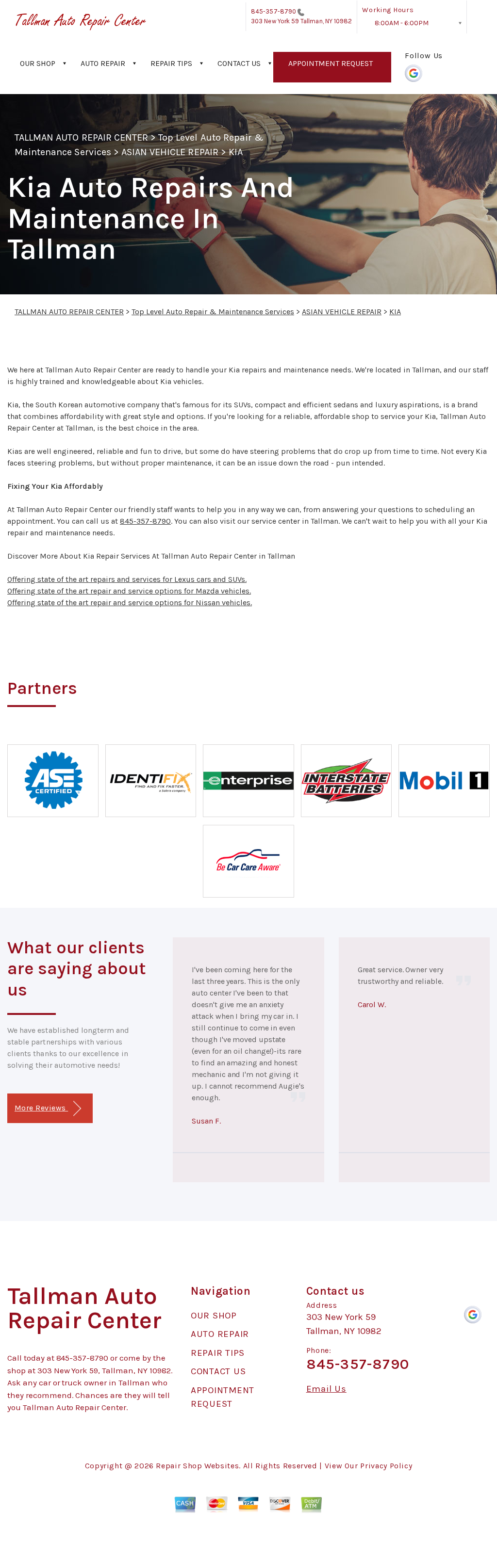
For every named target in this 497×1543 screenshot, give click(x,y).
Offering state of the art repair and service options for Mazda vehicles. (129, 590)
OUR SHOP (37, 63)
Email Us (326, 1389)
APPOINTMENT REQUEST (330, 63)
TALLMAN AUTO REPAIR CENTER (81, 137)
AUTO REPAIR (103, 63)
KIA (236, 152)
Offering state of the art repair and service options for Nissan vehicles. (129, 602)
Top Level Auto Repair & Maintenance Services (213, 311)
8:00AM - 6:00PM (402, 23)
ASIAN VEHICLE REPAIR (169, 152)
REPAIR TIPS (171, 63)
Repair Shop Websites (197, 1465)
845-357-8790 (273, 11)
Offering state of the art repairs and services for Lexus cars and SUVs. (127, 579)
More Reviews (41, 1107)
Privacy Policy (386, 1465)
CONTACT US (239, 63)
